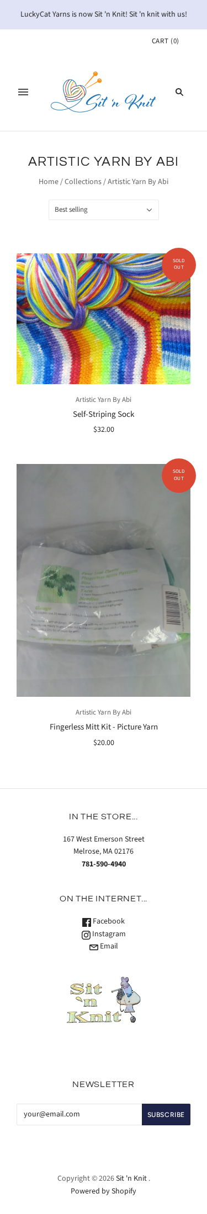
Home (49, 181)
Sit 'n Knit (131, 1178)
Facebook (108, 921)
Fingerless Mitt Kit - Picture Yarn (104, 727)
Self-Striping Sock (103, 414)
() (165, 41)
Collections (83, 181)
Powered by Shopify (103, 1191)
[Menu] (23, 92)
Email (108, 946)
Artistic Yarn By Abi (103, 400)
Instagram (108, 934)
